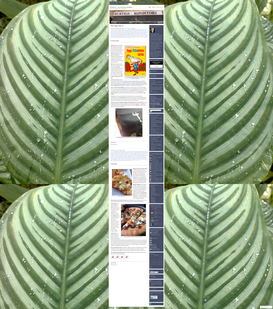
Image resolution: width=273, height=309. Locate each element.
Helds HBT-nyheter (154, 193)
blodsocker (113, 152)
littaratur (136, 33)
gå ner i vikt (118, 154)
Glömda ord (153, 192)
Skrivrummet (153, 197)
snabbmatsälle (134, 159)
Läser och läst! (151, 2)
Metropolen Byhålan (141, 2)
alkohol (128, 151)
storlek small (139, 159)
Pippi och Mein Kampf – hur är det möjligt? (123, 28)
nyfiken (138, 156)
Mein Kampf (144, 33)
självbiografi (120, 35)
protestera (138, 34)
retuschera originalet (114, 35)
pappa (117, 34)
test (146, 159)
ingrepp (132, 32)
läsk (145, 155)
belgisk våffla (144, 151)
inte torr (123, 155)
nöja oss (114, 34)
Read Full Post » (114, 144)
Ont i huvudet (156, 220)
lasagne (143, 155)
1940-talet (129, 29)
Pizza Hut (115, 157)
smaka (119, 159)
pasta (145, 156)
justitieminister (145, 32)
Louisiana (116, 156)
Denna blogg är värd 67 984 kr (155, 234)
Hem (111, 2)
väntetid (129, 160)
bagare (138, 151)
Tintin (112, 37)
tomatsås (122, 160)
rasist (144, 34)
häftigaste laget (136, 154)
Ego (133, 2)
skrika (127, 35)
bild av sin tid (144, 29)
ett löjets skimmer (121, 30)
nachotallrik (129, 156)
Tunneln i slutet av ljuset (155, 131)
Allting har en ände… (154, 116)
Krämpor (154, 102)
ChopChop (131, 152)
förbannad (126, 30)
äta (135, 151)
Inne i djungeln (153, 130)
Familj (120, 151)
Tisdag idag (156, 223)
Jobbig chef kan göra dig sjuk (156, 144)
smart (125, 159)
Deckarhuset (153, 190)
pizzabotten (119, 157)
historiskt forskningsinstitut (125, 32)
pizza (112, 157)
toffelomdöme (115, 160)
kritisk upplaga (127, 33)
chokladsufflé (126, 152)
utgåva (133, 37)
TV (151, 106)
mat (118, 156)
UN (130, 2)
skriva (129, 35)
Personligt (123, 29)
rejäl (146, 34)
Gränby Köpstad (130, 154)
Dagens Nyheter (114, 30)
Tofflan (153, 154)
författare (130, 30)
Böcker (115, 29)
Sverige (141, 35)
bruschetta (122, 152)
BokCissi (156, 221)
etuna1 (153, 179)
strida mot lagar (133, 35)
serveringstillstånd (114, 159)
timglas (146, 35)
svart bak (138, 35)
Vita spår (157, 160)
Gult (157, 100)
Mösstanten (157, 209)
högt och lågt (141, 154)
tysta (126, 37)
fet (137, 30)
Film (156, 100)
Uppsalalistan (153, 200)
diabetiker (139, 152)
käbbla (112, 33)
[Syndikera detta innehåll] (150, 281)
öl (136, 151)
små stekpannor (129, 159)
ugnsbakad (126, 160)
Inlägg (154, 7)
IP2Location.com (157, 299)
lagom (140, 155)
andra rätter (132, 151)
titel (113, 37)
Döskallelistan (113, 3)
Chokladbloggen (153, 189)
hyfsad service (113, 155)
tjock (112, 160)
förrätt (142, 152)
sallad (133, 157)
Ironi (151, 102)
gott (126, 154)
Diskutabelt (119, 29)
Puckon (151, 105)
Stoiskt (157, 105)
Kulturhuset (132, 33)
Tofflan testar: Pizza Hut (118, 150)
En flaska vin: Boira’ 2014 (155, 120)
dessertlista (135, 152)
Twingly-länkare (156, 281)
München (139, 33)
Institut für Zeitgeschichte (138, 32)
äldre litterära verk (139, 29)
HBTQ (160, 100)
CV (115, 2)
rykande (130, 157)
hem (145, 154)
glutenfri (124, 154)
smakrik (121, 159)
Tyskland (123, 37)
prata (135, 34)
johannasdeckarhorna (155, 170)
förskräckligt (134, 30)
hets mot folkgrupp (114, 32)
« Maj (151, 267)
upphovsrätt (130, 37)
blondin (116, 152)
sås (135, 157)
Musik (158, 102)
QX (151, 196)
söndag (138, 157)
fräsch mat (145, 152)
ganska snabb (113, 154)
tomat (119, 160)
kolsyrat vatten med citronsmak (133, 155)
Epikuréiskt (116, 151)
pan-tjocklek (142, 156)
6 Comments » (144, 37)
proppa (122, 157)
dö (117, 30)
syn (143, 35)
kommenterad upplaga (117, 33)
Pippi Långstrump (128, 34)
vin (131, 160)
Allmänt (151, 97)
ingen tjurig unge (119, 155)
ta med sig (144, 159)
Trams (160, 105)
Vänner (153, 106)
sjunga (124, 35)
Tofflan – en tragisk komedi (121, 7)
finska (139, 30)
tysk (115, 37)
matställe (121, 156)
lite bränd (112, 156)
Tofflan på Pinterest (153, 76)
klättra (126, 155)
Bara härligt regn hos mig (155, 129)
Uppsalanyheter (153, 201)
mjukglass (125, 156)
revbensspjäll (126, 157)
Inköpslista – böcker (122, 2)
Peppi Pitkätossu (122, 34)
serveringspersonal (143, 157)
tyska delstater (119, 37)
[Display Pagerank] (154, 238)
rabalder (141, 34)
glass (121, 154)
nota (135, 156)
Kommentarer (160, 7)
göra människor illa (144, 30)
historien (119, 32)
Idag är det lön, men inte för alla (156, 133)
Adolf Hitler (133, 29)
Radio (155, 105)
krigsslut (123, 33)
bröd (119, 152)
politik (133, 34)
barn (141, 151)
